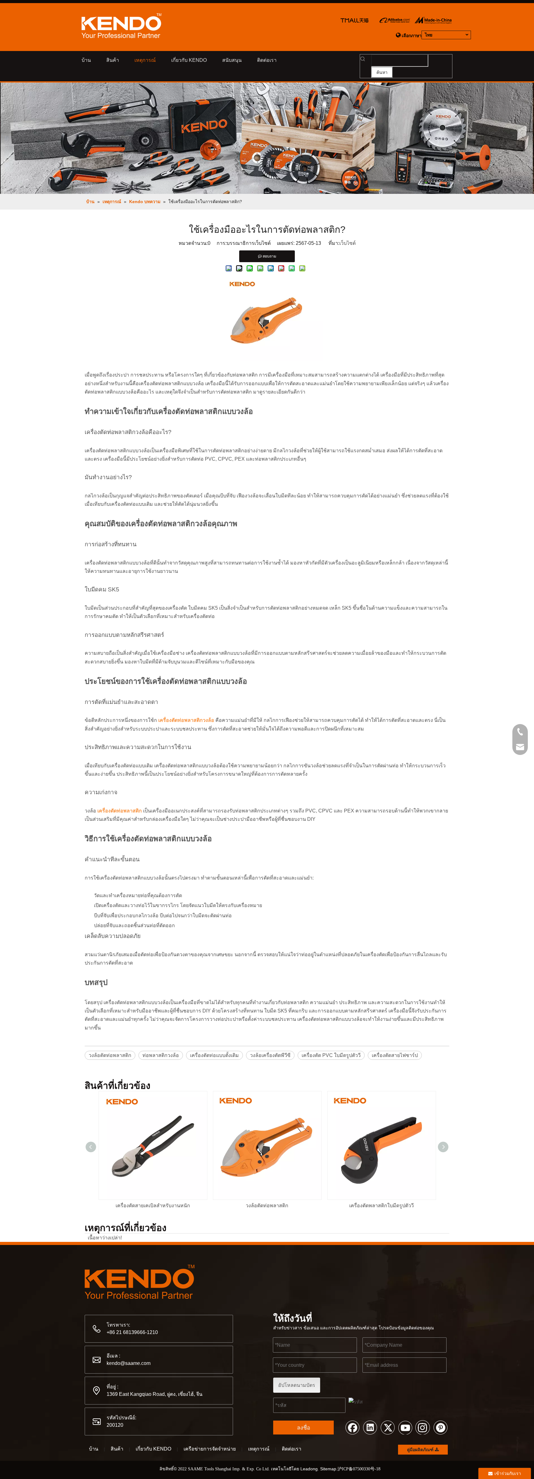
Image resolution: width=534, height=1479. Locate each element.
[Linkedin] (369, 1427)
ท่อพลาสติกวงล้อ (160, 1055)
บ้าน (93, 1448)
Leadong (309, 1468)
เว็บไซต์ (347, 243)
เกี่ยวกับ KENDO (153, 1448)
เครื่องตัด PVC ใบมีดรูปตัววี (331, 1055)
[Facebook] (352, 1427)
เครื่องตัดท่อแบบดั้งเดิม (214, 1055)
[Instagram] (422, 1427)
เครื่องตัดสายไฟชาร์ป (395, 1055)
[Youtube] (405, 1427)
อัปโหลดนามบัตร (296, 1385)
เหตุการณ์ (258, 1448)
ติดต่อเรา (291, 1448)
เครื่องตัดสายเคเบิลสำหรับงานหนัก (153, 1205)
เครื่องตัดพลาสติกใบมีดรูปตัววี (381, 1205)
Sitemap (328, 1468)
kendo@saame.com (128, 1363)
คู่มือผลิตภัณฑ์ (421, 1449)
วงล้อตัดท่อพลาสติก (110, 1055)
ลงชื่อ (303, 1428)
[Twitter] (387, 1427)
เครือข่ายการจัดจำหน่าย (210, 1448)
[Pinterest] (440, 1427)
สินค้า (117, 1448)
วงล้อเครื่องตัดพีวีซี (270, 1055)
